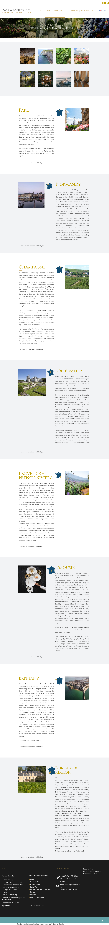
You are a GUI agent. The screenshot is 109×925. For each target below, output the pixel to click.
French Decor (8, 892)
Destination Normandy (45, 58)
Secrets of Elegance (11, 887)
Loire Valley (34, 887)
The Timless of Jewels (11, 903)
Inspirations (6, 905)
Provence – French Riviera (40, 889)
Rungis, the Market (10, 890)
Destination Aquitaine (81, 81)
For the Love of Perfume (12, 882)
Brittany (33, 894)
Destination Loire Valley (81, 58)
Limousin (33, 892)
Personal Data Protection (92, 871)
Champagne (35, 884)
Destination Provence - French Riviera (27, 81)
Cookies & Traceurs (90, 873)
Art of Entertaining (10, 895)
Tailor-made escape (36, 905)
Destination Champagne (63, 58)
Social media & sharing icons (29, 924)
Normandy (34, 882)
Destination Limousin (45, 81)
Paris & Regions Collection (38, 875)
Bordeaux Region (37, 897)
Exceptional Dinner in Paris (13, 885)
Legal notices (88, 869)
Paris (32, 879)
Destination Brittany (63, 81)
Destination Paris (27, 56)
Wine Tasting (8, 880)
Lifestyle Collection (8, 876)
